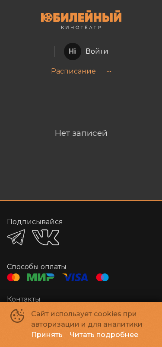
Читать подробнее (104, 335)
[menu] (81, 71)
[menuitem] (73, 71)
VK (45, 237)
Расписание (73, 71)
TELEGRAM (16, 237)
